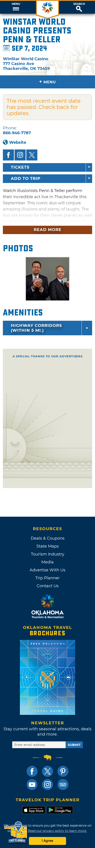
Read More (47, 229)
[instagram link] (47, 784)
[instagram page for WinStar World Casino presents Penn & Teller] (20, 154)
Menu (16, 4)
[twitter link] (47, 771)
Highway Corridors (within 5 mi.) (36, 328)
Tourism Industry (47, 554)
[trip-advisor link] (62, 784)
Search (79, 4)
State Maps (47, 546)
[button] (16, 7)
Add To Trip (25, 178)
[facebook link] (32, 771)
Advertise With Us (47, 570)
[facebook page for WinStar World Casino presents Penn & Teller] (8, 154)
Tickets (20, 167)
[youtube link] (32, 784)
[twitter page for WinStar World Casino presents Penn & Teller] (31, 154)
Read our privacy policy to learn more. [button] (57, 831)
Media (47, 562)
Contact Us (48, 585)
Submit (74, 745)
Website (17, 142)
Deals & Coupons (48, 538)
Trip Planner (47, 578)
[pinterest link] (62, 771)
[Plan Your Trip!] (16, 832)
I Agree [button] (47, 841)
